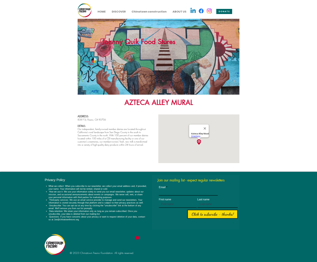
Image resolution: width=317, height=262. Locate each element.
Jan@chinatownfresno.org (66, 219)
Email (162, 187)
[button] (119, 10)
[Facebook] (201, 11)
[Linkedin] (193, 11)
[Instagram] (209, 11)
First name (165, 199)
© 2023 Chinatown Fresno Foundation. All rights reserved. (102, 253)
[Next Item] (233, 57)
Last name (203, 199)
